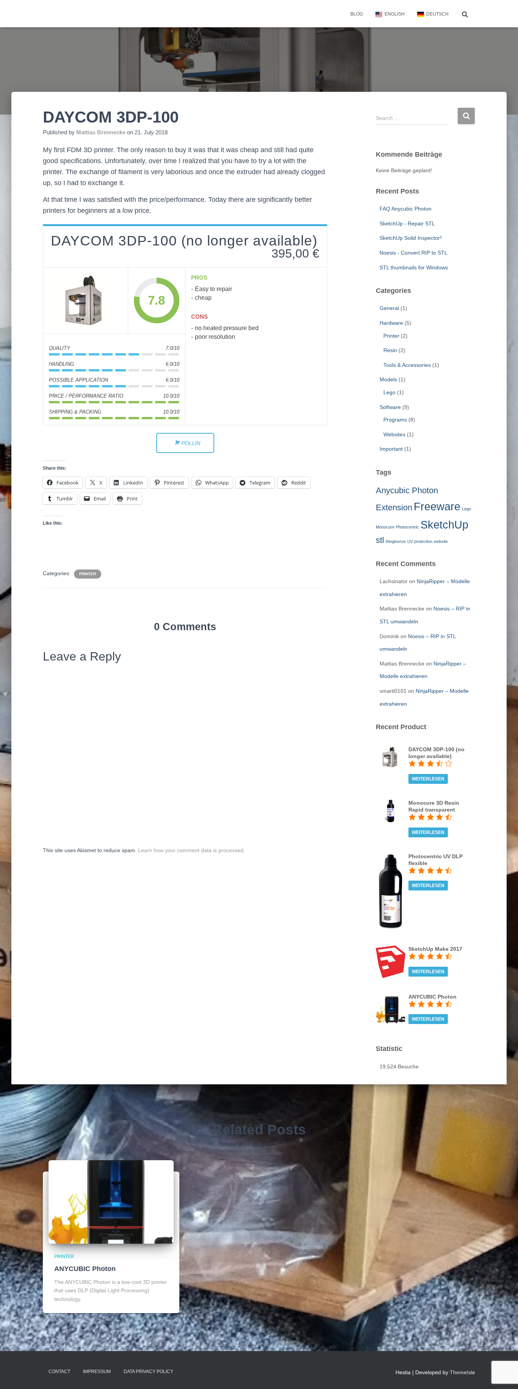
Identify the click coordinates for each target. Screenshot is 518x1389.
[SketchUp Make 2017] (391, 961)
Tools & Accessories (407, 365)
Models (388, 379)
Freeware (437, 506)
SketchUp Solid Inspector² (411, 238)
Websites (394, 434)
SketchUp (444, 524)
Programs (395, 420)
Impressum (97, 1371)
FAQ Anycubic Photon (406, 209)
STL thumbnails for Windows (414, 267)
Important (391, 449)
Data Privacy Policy (148, 1371)
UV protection (419, 541)
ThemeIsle (462, 1372)
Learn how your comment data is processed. (191, 850)
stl (380, 540)
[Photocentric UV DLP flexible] (391, 891)
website (441, 541)
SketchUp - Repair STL (407, 223)
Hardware (391, 323)
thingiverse (396, 541)
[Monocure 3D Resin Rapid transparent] (391, 810)
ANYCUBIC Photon (85, 1269)
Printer (87, 574)
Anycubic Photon (407, 490)
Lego (389, 392)
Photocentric (407, 527)
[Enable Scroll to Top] (503, 1373)
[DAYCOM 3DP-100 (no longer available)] (85, 300)
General (389, 308)
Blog (356, 14)
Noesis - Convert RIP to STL (413, 253)
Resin (390, 350)
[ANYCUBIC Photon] (391, 1008)
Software (390, 407)
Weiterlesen (428, 779)
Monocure (385, 527)
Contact (59, 1371)
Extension (394, 507)
